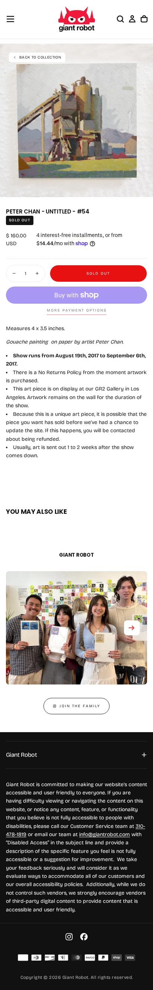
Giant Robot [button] (21, 754)
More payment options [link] (77, 310)
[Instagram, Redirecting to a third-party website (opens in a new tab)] (69, 936)
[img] (23, 957)
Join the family (79, 706)
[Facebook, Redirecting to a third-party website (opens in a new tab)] (83, 936)
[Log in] (132, 19)
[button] (10, 19)
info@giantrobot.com (104, 834)
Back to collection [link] (40, 57)
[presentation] (143, 187)
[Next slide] (132, 627)
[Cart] (144, 19)
